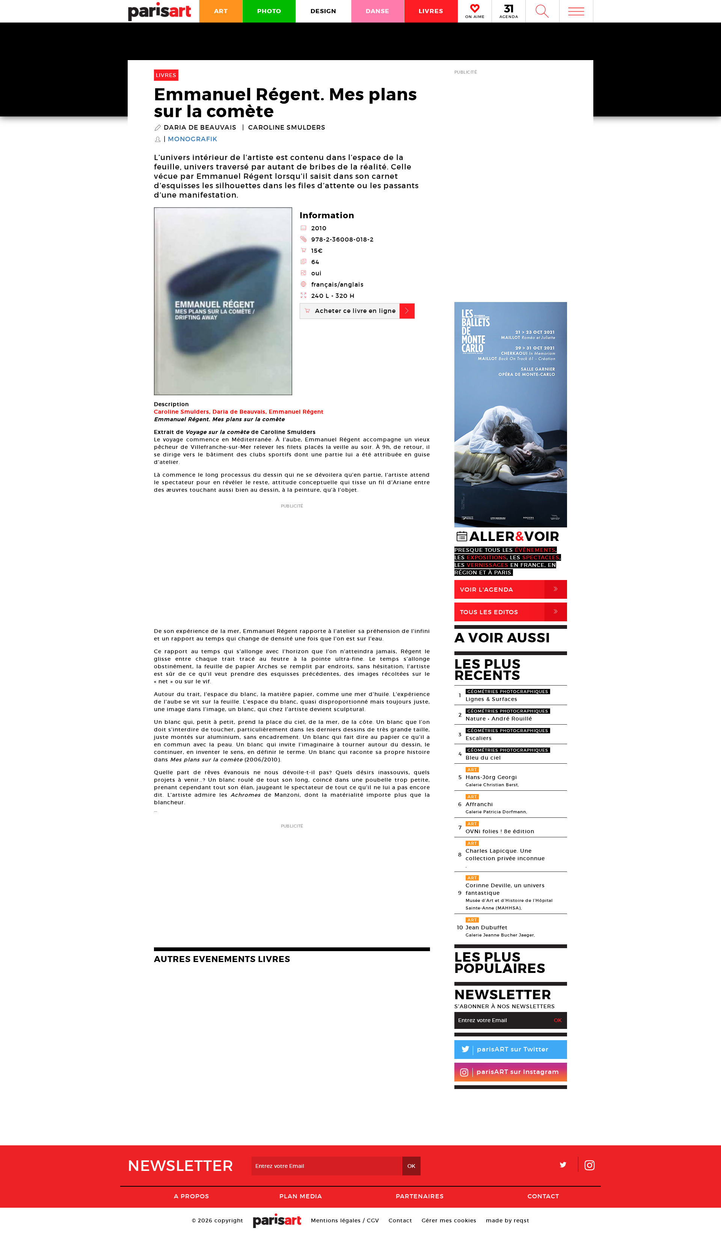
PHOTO (269, 11)
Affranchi (479, 804)
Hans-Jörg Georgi (491, 777)
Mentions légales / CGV (345, 1220)
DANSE (377, 11)
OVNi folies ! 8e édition (500, 831)
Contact (543, 1196)
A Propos (191, 1196)
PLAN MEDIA (300, 1196)
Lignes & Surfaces (491, 699)
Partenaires (420, 1196)
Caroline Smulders (287, 127)
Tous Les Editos (510, 611)
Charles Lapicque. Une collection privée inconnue (505, 854)
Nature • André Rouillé (499, 718)
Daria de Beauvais (200, 127)
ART (221, 11)
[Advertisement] (292, 563)
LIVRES (431, 11)
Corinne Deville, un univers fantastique (505, 889)
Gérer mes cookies (449, 1220)
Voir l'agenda (510, 589)
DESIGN (323, 11)
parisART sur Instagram (518, 1072)
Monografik (192, 139)
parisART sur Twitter (504, 1050)
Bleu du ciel (483, 757)
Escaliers (479, 738)
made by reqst (507, 1220)
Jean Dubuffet (487, 927)
